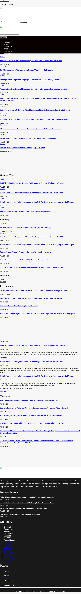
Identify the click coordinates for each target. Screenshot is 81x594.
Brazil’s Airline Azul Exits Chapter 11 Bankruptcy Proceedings (25, 227)
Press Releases (8, 52)
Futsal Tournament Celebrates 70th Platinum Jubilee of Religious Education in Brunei (35, 110)
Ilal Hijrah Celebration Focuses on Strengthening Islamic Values (24, 508)
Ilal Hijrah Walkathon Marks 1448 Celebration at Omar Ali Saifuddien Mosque (32, 183)
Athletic (6, 44)
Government (8, 46)
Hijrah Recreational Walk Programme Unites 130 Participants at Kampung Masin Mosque (37, 202)
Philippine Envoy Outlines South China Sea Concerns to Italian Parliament (30, 129)
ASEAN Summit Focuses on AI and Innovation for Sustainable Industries (27, 497)
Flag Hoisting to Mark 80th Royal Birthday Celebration (20, 514)
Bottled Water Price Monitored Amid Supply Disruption (22, 148)
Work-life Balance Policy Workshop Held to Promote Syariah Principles (29, 400)
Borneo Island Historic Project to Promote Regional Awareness (25, 211)
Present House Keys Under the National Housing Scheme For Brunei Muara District (34, 408)
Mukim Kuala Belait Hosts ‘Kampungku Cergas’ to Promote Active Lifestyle (31, 61)
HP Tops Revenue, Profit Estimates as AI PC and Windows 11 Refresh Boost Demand (34, 119)
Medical (6, 50)
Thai (9, 53)
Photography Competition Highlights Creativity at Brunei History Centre (29, 80)
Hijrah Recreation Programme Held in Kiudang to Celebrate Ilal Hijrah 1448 (31, 193)
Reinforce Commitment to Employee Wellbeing (19, 306)
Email (2, 280)
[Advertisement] (40, 162)
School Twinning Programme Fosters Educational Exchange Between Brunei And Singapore (37, 313)
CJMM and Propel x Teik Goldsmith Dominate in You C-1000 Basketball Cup (31, 267)
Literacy (6, 48)
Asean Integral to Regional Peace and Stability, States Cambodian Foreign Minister (33, 89)
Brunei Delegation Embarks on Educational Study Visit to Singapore (28, 138)
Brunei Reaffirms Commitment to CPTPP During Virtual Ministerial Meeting (27, 503)
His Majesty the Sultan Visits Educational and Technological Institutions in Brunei (33, 423)
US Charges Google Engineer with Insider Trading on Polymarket (27, 70)
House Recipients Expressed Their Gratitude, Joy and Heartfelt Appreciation (31, 415)
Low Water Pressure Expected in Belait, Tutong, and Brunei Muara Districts (31, 298)
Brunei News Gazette (6, 4)
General (6, 41)
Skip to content (4, 1)
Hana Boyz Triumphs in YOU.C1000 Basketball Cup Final (24, 260)
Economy (7, 43)
